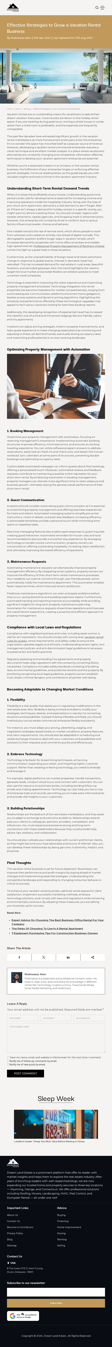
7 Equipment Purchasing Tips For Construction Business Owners (55, 933)
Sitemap (12, 1245)
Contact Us (13, 1221)
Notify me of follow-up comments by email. (33, 1061)
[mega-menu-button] (102, 7)
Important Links (17, 1207)
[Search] (97, 7)
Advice (18, 109)
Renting (27, 109)
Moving (61, 1233)
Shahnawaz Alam (35, 974)
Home (9, 109)
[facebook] (19, 957)
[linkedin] (68, 957)
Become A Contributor (20, 1227)
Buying (61, 1215)
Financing (63, 1221)
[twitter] (44, 957)
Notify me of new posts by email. (27, 1064)
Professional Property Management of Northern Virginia (69, 246)
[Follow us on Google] (23, 1316)
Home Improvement (69, 1227)
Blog (10, 1239)
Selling (61, 1245)
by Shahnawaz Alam (19, 38)
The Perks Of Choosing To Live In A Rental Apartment (47, 928)
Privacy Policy (15, 1233)
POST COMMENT (25, 1073)
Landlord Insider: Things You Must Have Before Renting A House (49, 1141)
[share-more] (92, 957)
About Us (12, 1215)
